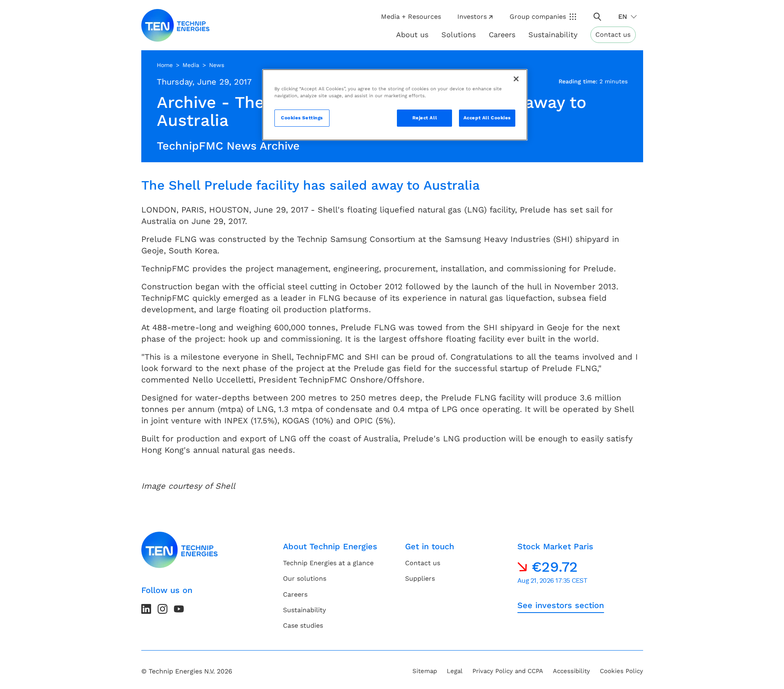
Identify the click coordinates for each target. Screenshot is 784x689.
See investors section (560, 605)
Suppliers (420, 578)
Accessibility (571, 671)
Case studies (303, 625)
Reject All (424, 118)
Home (165, 65)
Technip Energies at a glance (328, 563)
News (216, 65)
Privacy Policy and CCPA (507, 671)
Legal (455, 671)
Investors (472, 16)
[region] (395, 105)
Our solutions (304, 578)
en (622, 16)
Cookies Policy (621, 671)
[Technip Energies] (175, 25)
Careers (502, 34)
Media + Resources (411, 16)
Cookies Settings (302, 118)
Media (191, 65)
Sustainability (304, 610)
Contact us (612, 34)
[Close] (516, 79)
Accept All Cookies (487, 118)
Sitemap (424, 671)
